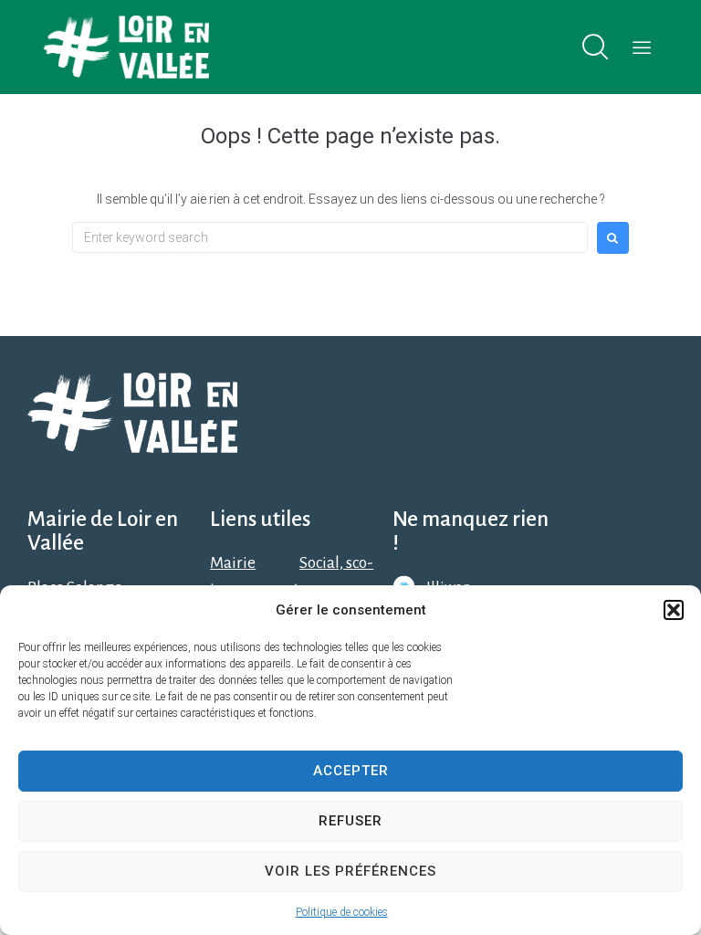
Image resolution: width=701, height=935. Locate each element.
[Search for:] (330, 237)
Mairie (233, 563)
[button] (673, 610)
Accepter (351, 770)
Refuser (350, 821)
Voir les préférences (350, 871)
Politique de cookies (342, 912)
